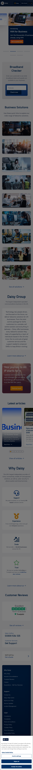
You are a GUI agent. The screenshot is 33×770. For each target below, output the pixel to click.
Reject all (16, 761)
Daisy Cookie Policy (7, 752)
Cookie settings (16, 756)
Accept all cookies (16, 766)
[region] (16, 753)
